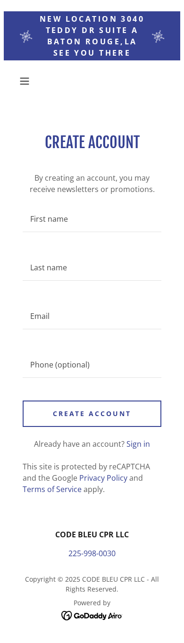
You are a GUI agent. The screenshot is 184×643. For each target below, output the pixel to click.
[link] (92, 615)
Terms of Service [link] (52, 489)
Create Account (92, 413)
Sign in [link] (138, 444)
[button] (26, 81)
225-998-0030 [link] (92, 553)
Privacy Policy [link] (103, 478)
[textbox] (92, 219)
